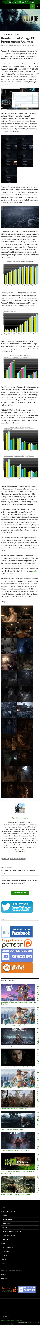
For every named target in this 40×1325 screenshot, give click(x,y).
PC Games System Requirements (11, 1271)
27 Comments (28, 45)
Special (3, 1243)
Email (23, 851)
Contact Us (11, 1320)
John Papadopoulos (17, 45)
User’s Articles (8, 1247)
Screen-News (7, 1219)
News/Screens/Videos (8, 1211)
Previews (6, 1255)
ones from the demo (8, 548)
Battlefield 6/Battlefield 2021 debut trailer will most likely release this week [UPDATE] (19, 880)
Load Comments (20, 893)
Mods (3, 1263)
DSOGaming (4, 1316)
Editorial (4, 1275)
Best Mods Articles (7, 1267)
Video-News (7, 1223)
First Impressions (9, 1235)
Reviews (6, 1251)
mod (34, 571)
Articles (4, 1227)
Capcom (5, 858)
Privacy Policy (19, 1320)
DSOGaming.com (35, 1322)
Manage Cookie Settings (7, 1324)
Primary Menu (37, 6)
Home (3, 1207)
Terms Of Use (4, 1320)
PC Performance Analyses (10, 34)
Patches (3, 1259)
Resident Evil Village (18, 858)
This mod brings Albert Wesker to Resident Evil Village (18, 870)
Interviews (4, 1279)
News (5, 1215)
